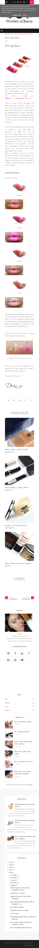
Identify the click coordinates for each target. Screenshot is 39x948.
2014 (10, 865)
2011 (10, 872)
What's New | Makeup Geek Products (22, 753)
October (13, 880)
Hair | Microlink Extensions (22, 731)
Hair (6, 699)
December (14, 875)
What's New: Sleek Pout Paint (19, 910)
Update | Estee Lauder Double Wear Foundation (23, 743)
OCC (12, 34)
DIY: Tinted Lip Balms (17, 907)
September (14, 883)
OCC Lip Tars (18, 34)
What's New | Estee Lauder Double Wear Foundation (22, 773)
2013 (10, 867)
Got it (25, 15)
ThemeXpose (19, 942)
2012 (10, 870)
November (14, 877)
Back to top (29, 945)
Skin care (8, 710)
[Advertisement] (19, 679)
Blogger (29, 785)
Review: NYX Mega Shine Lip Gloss (21, 927)
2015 (10, 862)
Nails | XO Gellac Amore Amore (23, 761)
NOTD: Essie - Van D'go (17, 893)
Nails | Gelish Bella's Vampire (22, 722)
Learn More (16, 15)
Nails (6, 706)
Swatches (27, 34)
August (13, 885)
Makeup (7, 34)
